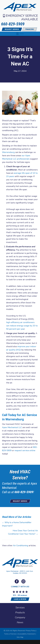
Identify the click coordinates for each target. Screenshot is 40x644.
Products (20, 612)
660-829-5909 (23, 492)
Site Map (20, 637)
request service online (24, 450)
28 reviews (22, 595)
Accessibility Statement (26, 634)
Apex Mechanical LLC (12, 427)
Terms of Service (10, 634)
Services (20, 607)
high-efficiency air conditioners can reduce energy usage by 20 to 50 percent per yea (22, 325)
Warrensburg (8, 152)
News (20, 622)
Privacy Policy (30, 630)
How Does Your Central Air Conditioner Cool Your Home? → (23, 532)
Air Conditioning (20, 545)
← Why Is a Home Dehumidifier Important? (16, 524)
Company (20, 617)
